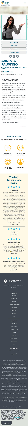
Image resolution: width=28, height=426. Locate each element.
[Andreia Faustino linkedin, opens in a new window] (14, 56)
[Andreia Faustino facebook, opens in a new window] (17, 56)
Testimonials (14, 49)
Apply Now (14, 45)
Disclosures (21, 406)
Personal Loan (14, 52)
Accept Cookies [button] (6, 422)
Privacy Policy (6, 406)
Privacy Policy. (17, 417)
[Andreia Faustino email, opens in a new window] (10, 56)
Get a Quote (14, 42)
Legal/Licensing (14, 406)
